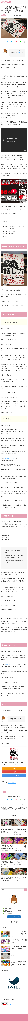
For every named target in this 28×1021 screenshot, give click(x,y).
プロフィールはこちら (14, 917)
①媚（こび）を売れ (10, 228)
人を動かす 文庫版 (10, 664)
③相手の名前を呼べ (10, 233)
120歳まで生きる (6, 2)
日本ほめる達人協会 (10, 458)
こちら (19, 52)
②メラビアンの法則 (10, 231)
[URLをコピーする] (25, 42)
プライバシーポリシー (14, 1016)
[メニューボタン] (26, 2)
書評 (4, 15)
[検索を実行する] (25, 889)
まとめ (7, 236)
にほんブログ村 (12, 783)
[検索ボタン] (22, 2)
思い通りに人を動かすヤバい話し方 (14, 226)
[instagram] (17, 922)
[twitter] (14, 922)
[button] (3, 42)
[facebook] (11, 922)
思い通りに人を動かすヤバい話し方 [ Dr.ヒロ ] (13, 762)
